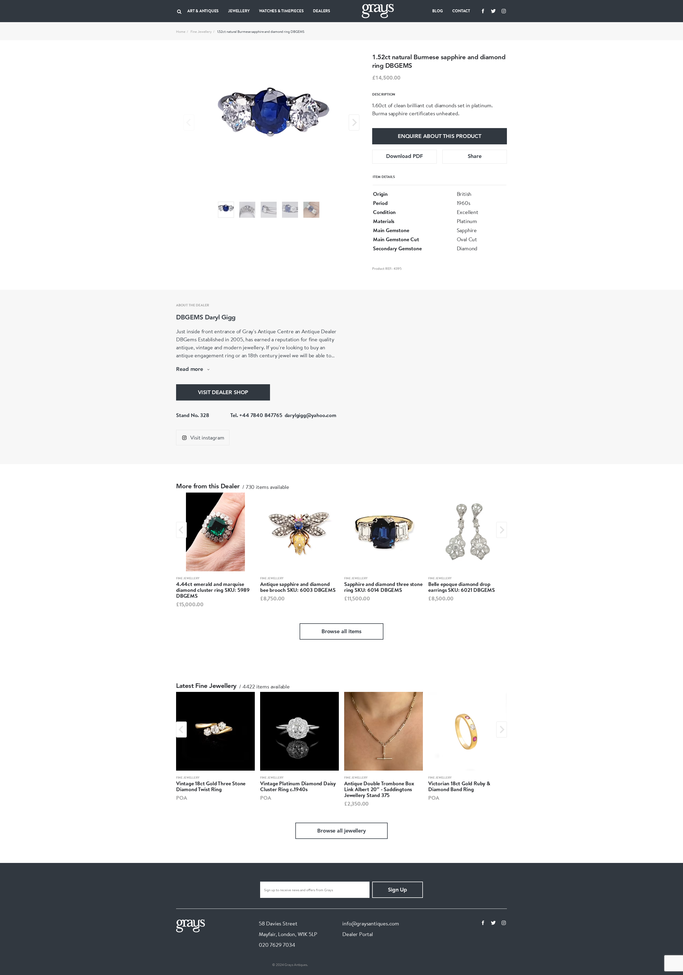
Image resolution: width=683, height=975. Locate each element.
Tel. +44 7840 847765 (256, 415)
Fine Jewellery (201, 31)
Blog (437, 11)
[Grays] (190, 925)
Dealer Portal (357, 934)
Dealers (321, 11)
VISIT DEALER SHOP (223, 392)
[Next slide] (354, 122)
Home (180, 31)
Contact (461, 11)
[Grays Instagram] (504, 11)
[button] (226, 210)
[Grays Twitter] (493, 11)
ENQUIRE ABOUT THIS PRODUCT (439, 136)
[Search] (179, 11)
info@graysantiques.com (370, 923)
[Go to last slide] (181, 530)
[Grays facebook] (483, 11)
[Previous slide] (189, 122)
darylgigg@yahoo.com (310, 415)
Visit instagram (207, 437)
